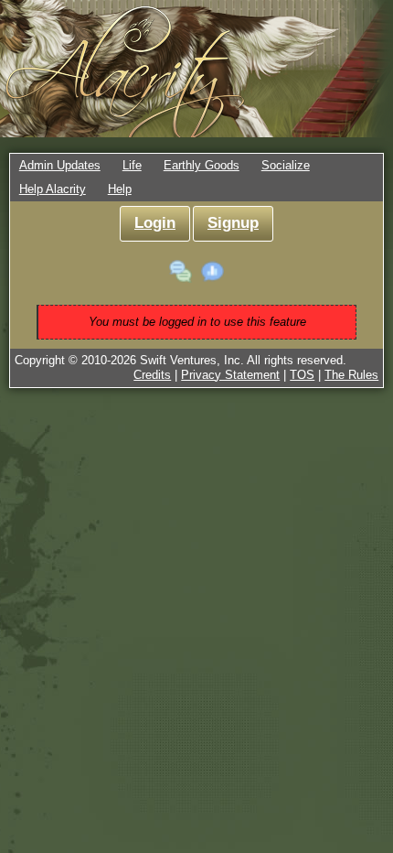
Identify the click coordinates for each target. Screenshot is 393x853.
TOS (302, 375)
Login (154, 223)
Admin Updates (60, 165)
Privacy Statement (230, 375)
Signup (233, 223)
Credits (152, 375)
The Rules (351, 375)
